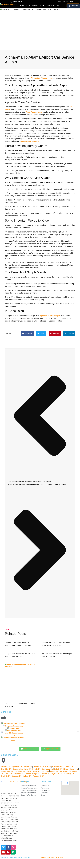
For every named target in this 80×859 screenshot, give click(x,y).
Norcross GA (18, 774)
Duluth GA (58, 769)
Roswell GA (45, 774)
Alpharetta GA (17, 767)
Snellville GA (5, 776)
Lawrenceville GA (33, 771)
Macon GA (54, 771)
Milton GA (8, 774)
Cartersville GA (58, 767)
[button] (27, 333)
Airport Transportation (34, 112)
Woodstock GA (38, 776)
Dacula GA (36, 769)
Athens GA (28, 767)
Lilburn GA (45, 771)
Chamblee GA (6, 769)
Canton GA (69, 767)
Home (22, 6)
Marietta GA (64, 771)
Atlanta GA (37, 767)
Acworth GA (5, 767)
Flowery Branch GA (70, 769)
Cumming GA (18, 769)
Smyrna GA (55, 774)
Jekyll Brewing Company (29, 141)
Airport (28, 6)
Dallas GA (27, 769)
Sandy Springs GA (67, 774)
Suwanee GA (16, 776)
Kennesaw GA (20, 771)
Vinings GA (27, 776)
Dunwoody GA (47, 769)
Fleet (42, 6)
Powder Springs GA (32, 774)
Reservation (50, 6)
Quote (58, 6)
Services (35, 6)
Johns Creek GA (7, 771)
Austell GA (47, 767)
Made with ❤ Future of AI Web (52, 857)
